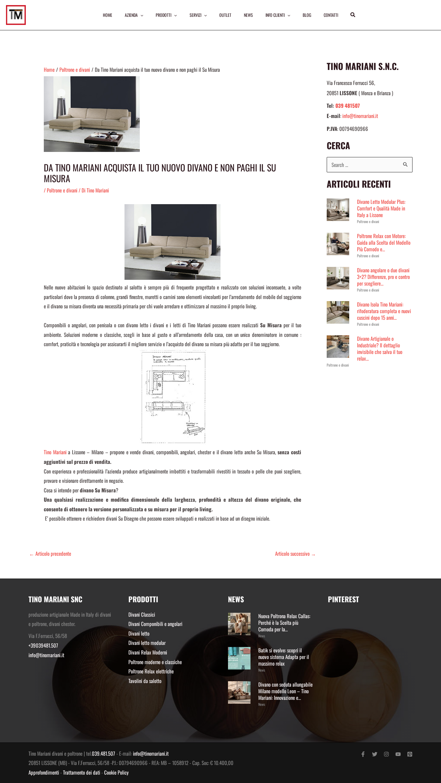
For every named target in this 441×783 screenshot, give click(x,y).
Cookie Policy (116, 772)
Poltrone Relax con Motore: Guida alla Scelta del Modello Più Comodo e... (383, 242)
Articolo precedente (50, 553)
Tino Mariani (55, 452)
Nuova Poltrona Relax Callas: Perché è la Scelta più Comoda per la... (284, 622)
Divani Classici (141, 614)
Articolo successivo (295, 553)
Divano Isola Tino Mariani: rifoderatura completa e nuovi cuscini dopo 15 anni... (384, 311)
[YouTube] (398, 754)
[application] (140, 15)
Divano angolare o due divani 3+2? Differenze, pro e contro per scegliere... (383, 276)
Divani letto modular (147, 642)
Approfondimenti (43, 772)
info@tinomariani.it (360, 115)
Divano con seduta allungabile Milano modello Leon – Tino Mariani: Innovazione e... (285, 691)
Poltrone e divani (62, 190)
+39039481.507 (43, 645)
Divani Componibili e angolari (155, 623)
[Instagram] (386, 754)
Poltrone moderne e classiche (155, 662)
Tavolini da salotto (144, 681)
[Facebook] (363, 754)
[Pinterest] (409, 754)
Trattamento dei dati (81, 772)
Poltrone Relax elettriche (151, 671)
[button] (353, 15)
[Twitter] (374, 754)
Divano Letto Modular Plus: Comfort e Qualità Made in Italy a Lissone (381, 208)
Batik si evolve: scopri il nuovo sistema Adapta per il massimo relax (283, 656)
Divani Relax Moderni (147, 652)
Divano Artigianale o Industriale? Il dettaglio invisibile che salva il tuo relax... (379, 348)
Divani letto (138, 633)
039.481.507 (103, 753)
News (261, 635)
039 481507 (347, 105)
